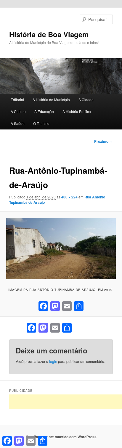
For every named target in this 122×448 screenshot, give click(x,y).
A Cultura (18, 111)
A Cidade (86, 99)
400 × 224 (69, 197)
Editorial (17, 99)
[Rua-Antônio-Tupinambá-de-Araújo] (60, 249)
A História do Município (51, 99)
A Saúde (18, 123)
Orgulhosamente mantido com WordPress (61, 436)
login (53, 361)
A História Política (76, 111)
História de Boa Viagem (49, 34)
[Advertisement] (65, 401)
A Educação (44, 111)
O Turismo (41, 123)
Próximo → (103, 141)
